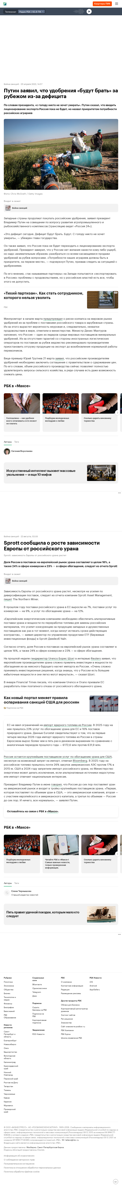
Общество (8, 989)
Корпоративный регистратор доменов (74, 1009)
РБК (6, 306)
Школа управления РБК (71, 1037)
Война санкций (11, 83)
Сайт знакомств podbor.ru (73, 1026)
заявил (59, 358)
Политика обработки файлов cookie (22, 1171)
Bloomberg (80, 760)
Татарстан (8, 1086)
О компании (66, 981)
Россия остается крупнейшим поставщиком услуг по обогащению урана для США (58, 756)
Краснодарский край (11, 1067)
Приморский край (10, 1110)
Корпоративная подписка (39, 1021)
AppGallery (95, 989)
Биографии (9, 1007)
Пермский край (11, 1078)
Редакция (65, 989)
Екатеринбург (10, 1040)
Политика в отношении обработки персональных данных (32, 1167)
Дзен (34, 995)
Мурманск (8, 1105)
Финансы (8, 1003)
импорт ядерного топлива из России (68, 724)
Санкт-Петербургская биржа (50, 1147)
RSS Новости (38, 1034)
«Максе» (52, 811)
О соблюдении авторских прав (19, 1159)
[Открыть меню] (116, 4)
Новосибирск (10, 1044)
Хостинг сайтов (68, 1015)
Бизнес (7, 993)
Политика (8, 981)
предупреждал (53, 318)
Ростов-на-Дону (11, 1082)
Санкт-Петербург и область (9, 1034)
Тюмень (7, 1090)
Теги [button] (16, 441)
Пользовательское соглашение (19, 1163)
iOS (91, 981)
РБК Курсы (66, 1034)
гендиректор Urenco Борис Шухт (53, 658)
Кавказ (7, 1097)
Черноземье (9, 1093)
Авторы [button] (8, 441)
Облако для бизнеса (70, 1004)
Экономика (9, 985)
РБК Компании (67, 1030)
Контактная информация (72, 985)
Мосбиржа (31, 1147)
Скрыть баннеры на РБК (39, 1008)
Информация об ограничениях (19, 1155)
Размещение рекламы (71, 993)
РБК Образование (10, 1016)
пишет (8, 599)
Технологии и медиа (10, 998)
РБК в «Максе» (17, 386)
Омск (6, 1048)
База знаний (9, 1011)
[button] (22, 412)
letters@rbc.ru (72, 1139)
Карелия (7, 1101)
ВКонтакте (37, 984)
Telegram (36, 992)
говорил (56, 784)
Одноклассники (39, 988)
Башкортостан (10, 1051)
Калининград (10, 1062)
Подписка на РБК (38, 1014)
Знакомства (66, 1022)
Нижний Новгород (8, 1073)
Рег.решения (67, 1018)
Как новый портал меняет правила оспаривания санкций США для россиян (41, 700)
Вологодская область (9, 1057)
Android (93, 985)
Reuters (96, 658)
